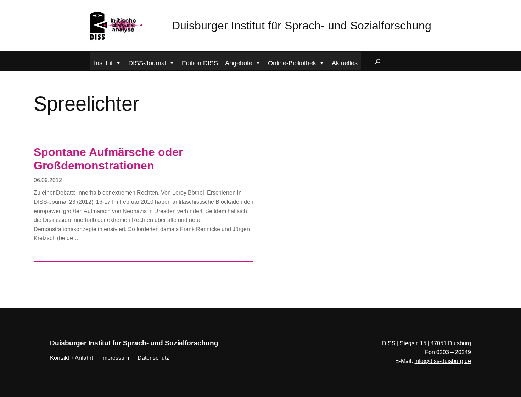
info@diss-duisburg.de (442, 361)
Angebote (238, 63)
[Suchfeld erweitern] (378, 61)
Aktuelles (345, 63)
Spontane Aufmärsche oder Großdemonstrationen (108, 159)
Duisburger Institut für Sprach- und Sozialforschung (301, 25)
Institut (103, 63)
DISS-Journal (147, 63)
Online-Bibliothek (292, 63)
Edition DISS (200, 63)
